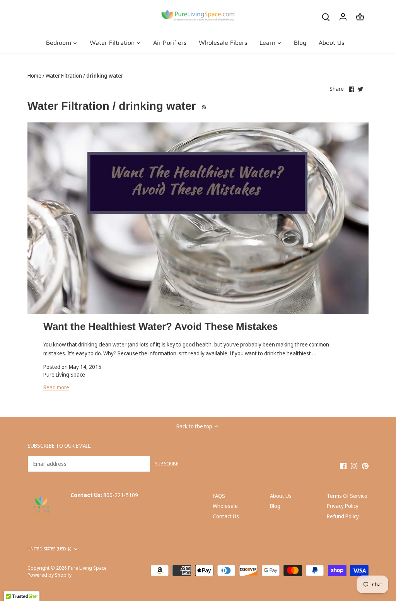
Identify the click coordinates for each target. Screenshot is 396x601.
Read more (56, 387)
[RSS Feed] (203, 106)
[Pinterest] (365, 465)
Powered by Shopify (49, 575)
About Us (281, 495)
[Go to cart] (360, 16)
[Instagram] (354, 465)
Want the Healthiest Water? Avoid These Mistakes (160, 326)
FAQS (219, 495)
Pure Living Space (87, 568)
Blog (275, 505)
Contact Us (226, 516)
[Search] (326, 16)
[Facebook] (343, 465)
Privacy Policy (342, 505)
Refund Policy (343, 516)
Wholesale (225, 505)
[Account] (343, 16)
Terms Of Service (347, 495)
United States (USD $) (49, 549)
